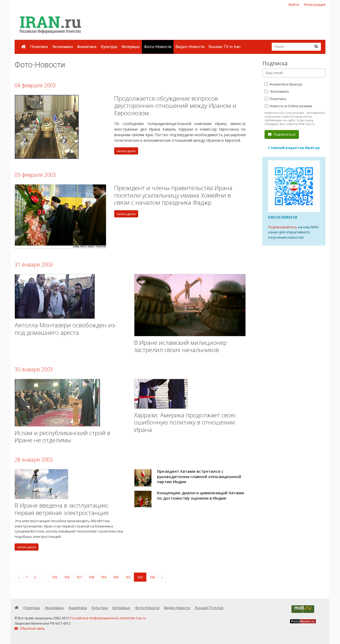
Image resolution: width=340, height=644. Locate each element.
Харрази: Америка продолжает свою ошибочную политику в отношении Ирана (185, 422)
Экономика (62, 46)
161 (128, 577)
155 (54, 577)
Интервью (130, 46)
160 (115, 577)
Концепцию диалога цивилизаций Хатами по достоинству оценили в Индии (200, 495)
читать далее (126, 151)
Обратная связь (32, 628)
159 (103, 577)
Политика (39, 46)
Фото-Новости (157, 46)
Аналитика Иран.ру (285, 84)
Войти (294, 4)
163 (152, 577)
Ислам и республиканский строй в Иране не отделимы (62, 436)
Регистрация (314, 4)
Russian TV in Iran (224, 46)
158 (91, 577)
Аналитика (86, 46)
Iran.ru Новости (282, 216)
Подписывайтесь (282, 227)
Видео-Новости (190, 46)
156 (67, 577)
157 (79, 577)
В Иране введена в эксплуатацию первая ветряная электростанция (62, 509)
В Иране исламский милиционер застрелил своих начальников (180, 346)
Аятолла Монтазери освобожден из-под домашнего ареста (66, 329)
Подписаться (284, 134)
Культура (109, 46)
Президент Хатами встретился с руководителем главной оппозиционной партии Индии (199, 476)
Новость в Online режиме (290, 106)
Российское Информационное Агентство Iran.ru (108, 618)
